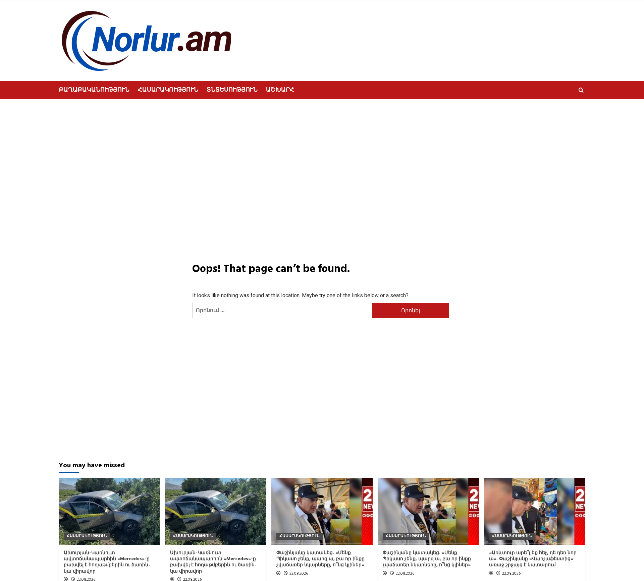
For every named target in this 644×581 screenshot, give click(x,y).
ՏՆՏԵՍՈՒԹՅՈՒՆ (232, 90)
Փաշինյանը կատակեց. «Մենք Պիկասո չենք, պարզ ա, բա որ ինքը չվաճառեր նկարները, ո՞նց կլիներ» (320, 559)
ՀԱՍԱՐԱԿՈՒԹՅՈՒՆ (168, 90)
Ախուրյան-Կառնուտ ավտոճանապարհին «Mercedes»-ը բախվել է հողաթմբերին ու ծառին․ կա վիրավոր (107, 562)
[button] (581, 90)
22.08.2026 (298, 573)
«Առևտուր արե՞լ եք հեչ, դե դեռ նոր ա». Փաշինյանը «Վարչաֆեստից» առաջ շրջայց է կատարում (533, 559)
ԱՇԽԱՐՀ (280, 90)
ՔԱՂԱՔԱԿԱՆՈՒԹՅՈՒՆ (94, 90)
